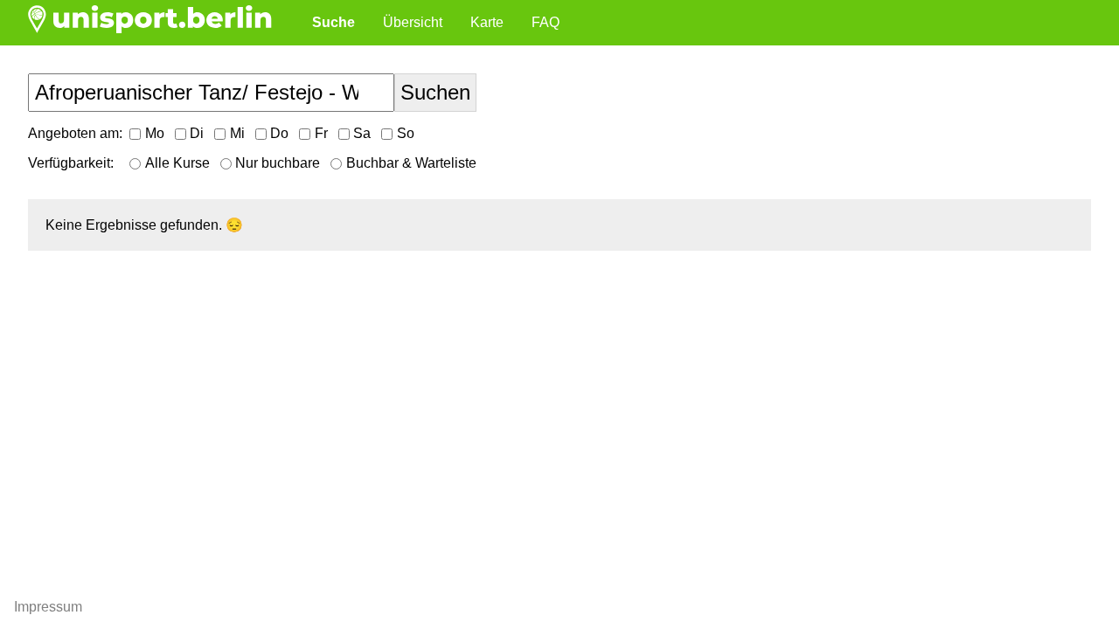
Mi (237, 133)
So (405, 133)
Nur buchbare (277, 163)
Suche (333, 22)
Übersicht (412, 22)
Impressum (48, 606)
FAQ (546, 22)
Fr (321, 133)
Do (279, 133)
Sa (362, 133)
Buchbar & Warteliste (411, 163)
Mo (154, 133)
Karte (487, 22)
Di (197, 133)
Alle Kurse (177, 163)
